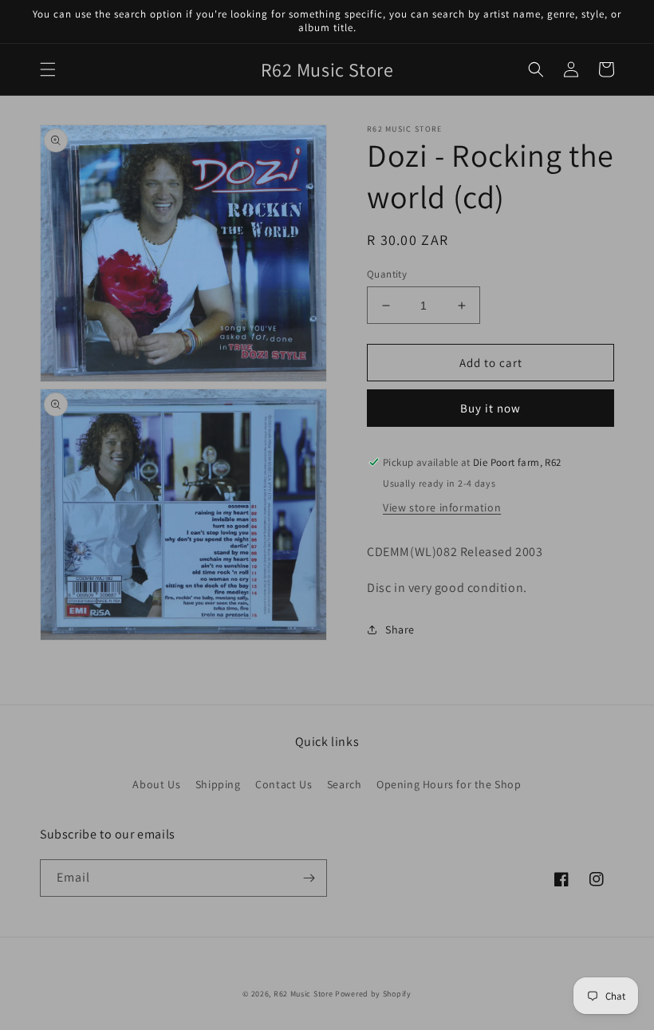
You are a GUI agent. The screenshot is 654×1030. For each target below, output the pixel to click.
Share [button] (400, 629)
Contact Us (283, 784)
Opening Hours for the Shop (449, 784)
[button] (47, 69)
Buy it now (490, 408)
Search (344, 784)
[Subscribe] (308, 878)
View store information (442, 507)
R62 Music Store (303, 994)
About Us (156, 784)
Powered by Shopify (373, 994)
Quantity (387, 274)
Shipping (218, 784)
